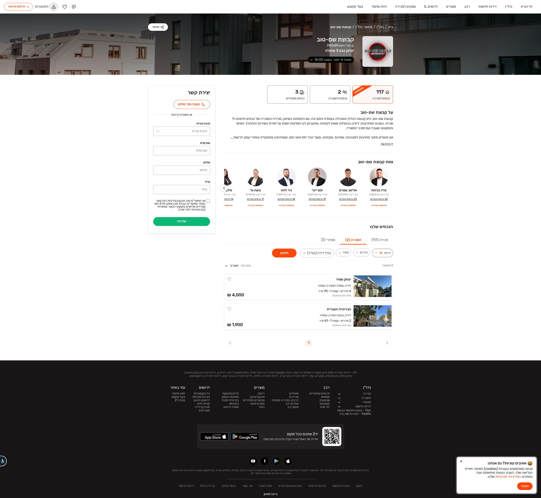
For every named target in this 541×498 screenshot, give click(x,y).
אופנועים (325, 400)
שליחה (181, 221)
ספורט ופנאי (257, 403)
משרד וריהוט (231, 407)
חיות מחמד (178, 393)
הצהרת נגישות (341, 486)
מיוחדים (294, 393)
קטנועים (325, 403)
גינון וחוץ (234, 403)
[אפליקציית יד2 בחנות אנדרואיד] (276, 461)
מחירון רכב (292, 403)
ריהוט (261, 393)
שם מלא (205, 143)
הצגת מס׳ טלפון (189, 104)
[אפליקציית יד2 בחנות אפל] (288, 461)
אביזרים (294, 397)
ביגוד (262, 407)
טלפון (206, 162)
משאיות (325, 397)
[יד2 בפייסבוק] (264, 461)
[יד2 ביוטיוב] (253, 461)
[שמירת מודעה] (229, 279)
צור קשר (247, 486)
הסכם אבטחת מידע (290, 486)
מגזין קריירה (202, 407)
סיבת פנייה (203, 123)
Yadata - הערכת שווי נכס (355, 414)
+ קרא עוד (387, 144)
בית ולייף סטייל (230, 400)
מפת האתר (265, 486)
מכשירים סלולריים (254, 400)
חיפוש (284, 253)
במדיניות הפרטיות (508, 477)
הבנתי (525, 486)
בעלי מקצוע (178, 397)
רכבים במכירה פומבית (285, 400)
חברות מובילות (201, 397)
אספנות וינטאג (230, 397)
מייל (207, 182)
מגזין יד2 (180, 400)
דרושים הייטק (202, 400)
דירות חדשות (186, 486)
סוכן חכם (204, 410)
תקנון (359, 486)
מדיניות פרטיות (317, 486)
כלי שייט (325, 407)
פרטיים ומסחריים (319, 393)
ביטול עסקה (228, 486)
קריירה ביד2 (207, 486)
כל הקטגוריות (202, 393)
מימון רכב (293, 407)
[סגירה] (461, 461)
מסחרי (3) (328, 240)
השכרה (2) (353, 240)
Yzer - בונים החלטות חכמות (354, 410)
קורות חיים (203, 403)
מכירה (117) (380, 240)
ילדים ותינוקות (230, 393)
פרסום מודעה (16, 6)
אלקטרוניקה (257, 397)
